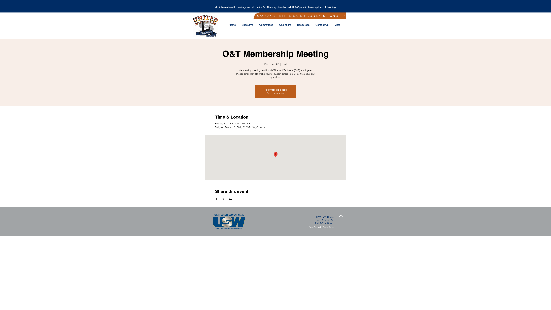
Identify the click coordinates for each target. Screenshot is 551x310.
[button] (267, 24)
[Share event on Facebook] (216, 199)
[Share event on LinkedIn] (230, 199)
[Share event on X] (223, 199)
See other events (275, 93)
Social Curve (328, 227)
